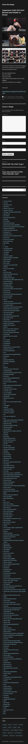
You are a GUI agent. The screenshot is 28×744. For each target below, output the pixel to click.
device (9, 727)
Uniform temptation (8, 613)
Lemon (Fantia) (7, 387)
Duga (4, 270)
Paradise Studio (7, 480)
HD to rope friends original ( (10, 328)
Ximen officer (7, 655)
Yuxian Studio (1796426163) (10, 691)
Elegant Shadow (7, 276)
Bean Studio (6, 221)
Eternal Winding (7, 281)
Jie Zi (4, 352)
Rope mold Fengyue (8, 511)
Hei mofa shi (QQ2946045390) (11, 332)
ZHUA (4, 701)
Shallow (5, 531)
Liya (4, 403)
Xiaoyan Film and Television (11, 649)
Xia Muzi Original (8, 637)
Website (4, 147)
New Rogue (6, 463)
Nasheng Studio (7, 458)
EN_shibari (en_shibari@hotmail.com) (13, 279)
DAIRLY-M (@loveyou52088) (10, 257)
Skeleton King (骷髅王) (9, 558)
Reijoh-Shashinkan (8, 498)
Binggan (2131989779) (9, 228)
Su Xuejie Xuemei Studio (9, 573)
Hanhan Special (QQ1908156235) (11, 321)
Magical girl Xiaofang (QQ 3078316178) (13, 420)
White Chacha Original (9, 629)
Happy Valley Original (9, 325)
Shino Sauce (6, 544)
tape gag (11, 735)
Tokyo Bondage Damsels (9, 598)
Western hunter (7, 628)
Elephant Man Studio (8, 277)
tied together (19, 735)
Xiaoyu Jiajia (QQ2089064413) (11, 653)
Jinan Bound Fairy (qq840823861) (12, 354)
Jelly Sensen (6, 345)
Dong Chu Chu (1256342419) (10, 265)
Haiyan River (6, 319)
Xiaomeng (6, 646)
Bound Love (6, 237)
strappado (5, 735)
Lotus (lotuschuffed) (8, 411)
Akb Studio (6, 206)
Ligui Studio (6, 396)
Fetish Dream (6, 292)
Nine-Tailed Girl (7, 469)
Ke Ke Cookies (7, 380)
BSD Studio (6, 243)
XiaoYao (5, 651)
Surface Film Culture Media (10, 580)
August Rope (6, 214)
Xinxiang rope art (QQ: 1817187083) (12, 659)
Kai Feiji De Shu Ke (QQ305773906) (12, 372)
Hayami (5, 327)
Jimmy (5, 96)
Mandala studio (7, 423)
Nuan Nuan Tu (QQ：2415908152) (11, 473)
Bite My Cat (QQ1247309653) (10, 230)
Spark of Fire (6, 566)
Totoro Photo (6, 600)
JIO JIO (5, 358)
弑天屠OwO (6, 706)
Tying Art (5, 606)
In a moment (6, 339)
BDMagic (5, 219)
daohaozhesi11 (7, 259)
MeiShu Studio (7, 429)
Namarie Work (7, 456)
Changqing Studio (8, 248)
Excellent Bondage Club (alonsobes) (12, 288)
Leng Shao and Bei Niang (9, 389)
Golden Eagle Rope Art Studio (11, 308)
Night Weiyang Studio (9, 467)
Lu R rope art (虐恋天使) (9, 416)
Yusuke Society (7, 690)
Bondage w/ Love (7, 234)
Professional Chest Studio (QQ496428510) (14, 485)
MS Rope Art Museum (9, 447)
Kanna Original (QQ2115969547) (11, 378)
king (4, 383)
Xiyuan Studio (7, 662)
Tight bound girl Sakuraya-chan (11, 595)
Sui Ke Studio (6, 575)
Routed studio (7, 520)
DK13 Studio (6, 263)
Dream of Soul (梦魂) (8, 268)
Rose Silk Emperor (8, 514)
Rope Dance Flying (8, 504)
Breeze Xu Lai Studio (8, 239)
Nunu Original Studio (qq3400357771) (13, 474)
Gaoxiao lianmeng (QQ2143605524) (12, 303)
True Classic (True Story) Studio (11, 604)
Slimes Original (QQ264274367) (11, 564)
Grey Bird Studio (7, 314)
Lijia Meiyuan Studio (8, 398)
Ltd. (4, 414)
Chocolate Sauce (7, 250)
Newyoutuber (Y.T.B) (8, 465)
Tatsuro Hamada (7, 582)
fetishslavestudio (8, 296)
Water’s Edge (6, 620)
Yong (4, 684)
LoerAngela (6, 405)
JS (3, 365)
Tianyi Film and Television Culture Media (14, 589)
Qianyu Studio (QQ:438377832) (11, 491)
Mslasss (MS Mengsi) (9, 449)
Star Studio (6, 567)
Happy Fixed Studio (8, 323)
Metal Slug (6, 436)
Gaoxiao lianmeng (8, 301)
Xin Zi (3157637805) (8, 657)
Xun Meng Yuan (7, 666)
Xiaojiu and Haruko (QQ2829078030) (13, 642)
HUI (4, 338)
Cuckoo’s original (8, 256)
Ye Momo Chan (7, 679)
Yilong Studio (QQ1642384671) (11, 682)
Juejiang (5, 367)
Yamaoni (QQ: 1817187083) (10, 671)
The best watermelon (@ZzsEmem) (12, 586)
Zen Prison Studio (8, 693)
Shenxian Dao (7, 538)
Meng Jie (5, 434)
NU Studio (6, 471)
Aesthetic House (7, 204)
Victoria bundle (7, 617)
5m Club (5, 203)
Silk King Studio (7, 547)
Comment (5, 114)
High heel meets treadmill (10, 336)
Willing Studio (7, 631)
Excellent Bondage (8, 287)
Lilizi (4, 400)
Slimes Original (7, 562)
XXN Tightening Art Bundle (10, 668)
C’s (4, 245)
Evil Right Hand (7, 285)
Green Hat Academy (8, 312)
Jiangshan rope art (8, 349)
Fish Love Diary (7, 297)
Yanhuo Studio (7, 673)
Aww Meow (6, 215)
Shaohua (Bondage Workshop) (11, 535)
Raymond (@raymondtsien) (10, 494)
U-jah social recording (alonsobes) (12, 608)
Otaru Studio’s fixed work (10, 478)
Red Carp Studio (7, 496)
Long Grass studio (8, 409)
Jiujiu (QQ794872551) (8, 359)
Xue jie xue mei (7, 664)
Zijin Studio (6, 702)
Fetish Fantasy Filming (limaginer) (12, 294)
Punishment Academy (9, 489)
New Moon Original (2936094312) (12, 462)
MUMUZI (5, 451)
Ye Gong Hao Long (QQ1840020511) (12, 677)
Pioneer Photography (9, 482)
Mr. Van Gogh (6, 445)
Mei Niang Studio (7, 427)
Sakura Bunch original (9, 522)
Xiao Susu (6, 639)
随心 (4, 713)
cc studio (5, 246)
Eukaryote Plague (8, 283)
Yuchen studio (7, 686)
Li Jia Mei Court (7, 390)
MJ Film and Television (9, 440)
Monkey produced (8, 442)
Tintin (5, 597)
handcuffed (6, 730)
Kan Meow (6, 376)
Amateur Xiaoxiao (8, 210)
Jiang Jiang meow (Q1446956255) (11, 347)
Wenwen (5, 626)
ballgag (11, 97)
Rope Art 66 (6, 502)
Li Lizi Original (7, 392)
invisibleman (6, 343)
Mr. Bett (5, 443)
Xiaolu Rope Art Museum (9, 644)
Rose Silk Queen (7, 516)
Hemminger (6, 334)
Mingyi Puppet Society (9, 438)
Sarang (5, 525)
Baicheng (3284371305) (9, 217)
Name (3, 134)
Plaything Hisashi (8, 483)
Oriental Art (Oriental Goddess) (11, 476)
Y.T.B (4, 670)
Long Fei (5, 407)
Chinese (21, 724)
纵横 (4, 711)
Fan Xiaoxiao (6, 290)
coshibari (5, 254)
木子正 (5, 708)
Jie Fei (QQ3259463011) (9, 350)
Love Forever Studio (8, 412)
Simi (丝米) (6, 551)
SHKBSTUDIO (6, 546)
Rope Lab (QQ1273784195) (9, 509)
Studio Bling (6, 571)
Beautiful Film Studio (9, 223)
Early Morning (7, 272)
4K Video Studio (7, 201)
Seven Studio (6, 529)
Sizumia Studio (7, 556)
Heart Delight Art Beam (9, 330)
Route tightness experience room (12, 518)
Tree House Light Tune (9, 602)
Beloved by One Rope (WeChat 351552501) (13, 226)
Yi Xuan (5, 680)
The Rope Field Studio (9, 587)
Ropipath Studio (7, 513)
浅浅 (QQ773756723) (8, 710)
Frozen (5, 299)
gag (19, 727)
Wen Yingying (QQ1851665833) (11, 624)
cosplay (5, 727)
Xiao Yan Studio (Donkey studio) (11, 640)
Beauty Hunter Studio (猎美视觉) (11, 225)
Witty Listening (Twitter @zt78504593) (13, 633)
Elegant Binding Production (10, 274)
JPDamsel (5, 363)
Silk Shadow (6, 549)
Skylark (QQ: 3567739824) (10, 560)
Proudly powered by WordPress (16, 741)
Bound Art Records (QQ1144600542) (12, 235)
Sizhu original (7, 555)
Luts (4, 418)
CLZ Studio (6, 252)
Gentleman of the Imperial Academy (12, 307)
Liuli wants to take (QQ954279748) (12, 401)
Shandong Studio (7, 533)
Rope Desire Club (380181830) (11, 505)
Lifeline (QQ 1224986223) (9, 394)
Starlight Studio (7, 569)
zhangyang (6, 697)
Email (3, 140)
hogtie (4, 732)
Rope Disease (6, 507)
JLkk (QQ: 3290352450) (9, 361)
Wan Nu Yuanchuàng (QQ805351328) (12, 618)
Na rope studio (7, 454)
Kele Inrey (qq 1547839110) (10, 381)
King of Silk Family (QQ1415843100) (12, 385)
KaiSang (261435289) (8, 374)
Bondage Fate (6, 232)
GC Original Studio (8, 305)
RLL (4, 500)
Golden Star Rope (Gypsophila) (11, 310)
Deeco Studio (6, 261)
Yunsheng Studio (7, 688)
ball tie (8, 97)
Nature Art (6, 460)
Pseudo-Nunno (7, 487)
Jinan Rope (6, 356)
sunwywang (6, 577)
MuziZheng (6, 452)
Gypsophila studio (8, 318)
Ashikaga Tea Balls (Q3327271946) (12, 212)
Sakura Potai (6, 524)
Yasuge (5, 675)
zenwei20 (6, 695)
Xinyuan (5, 660)
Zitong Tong (6, 704)
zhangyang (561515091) (9, 699)
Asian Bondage (8, 4)
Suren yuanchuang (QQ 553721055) (12, 578)
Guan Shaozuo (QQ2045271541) (11, 316)
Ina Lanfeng (6, 341)
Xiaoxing (5, 648)
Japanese (20, 97)
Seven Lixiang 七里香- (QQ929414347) (13, 527)
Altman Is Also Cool (8, 208)
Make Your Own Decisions (10, 421)
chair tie (15, 97)
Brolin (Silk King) (8, 241)
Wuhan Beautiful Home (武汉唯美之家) (13, 635)
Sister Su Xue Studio (8, 553)
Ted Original (6, 584)
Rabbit (5, 493)
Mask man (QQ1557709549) (10, 425)
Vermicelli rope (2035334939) (10, 615)
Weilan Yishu (6, 622)
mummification (18, 732)
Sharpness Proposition (9, 536)
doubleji (5, 266)
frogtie (14, 727)
